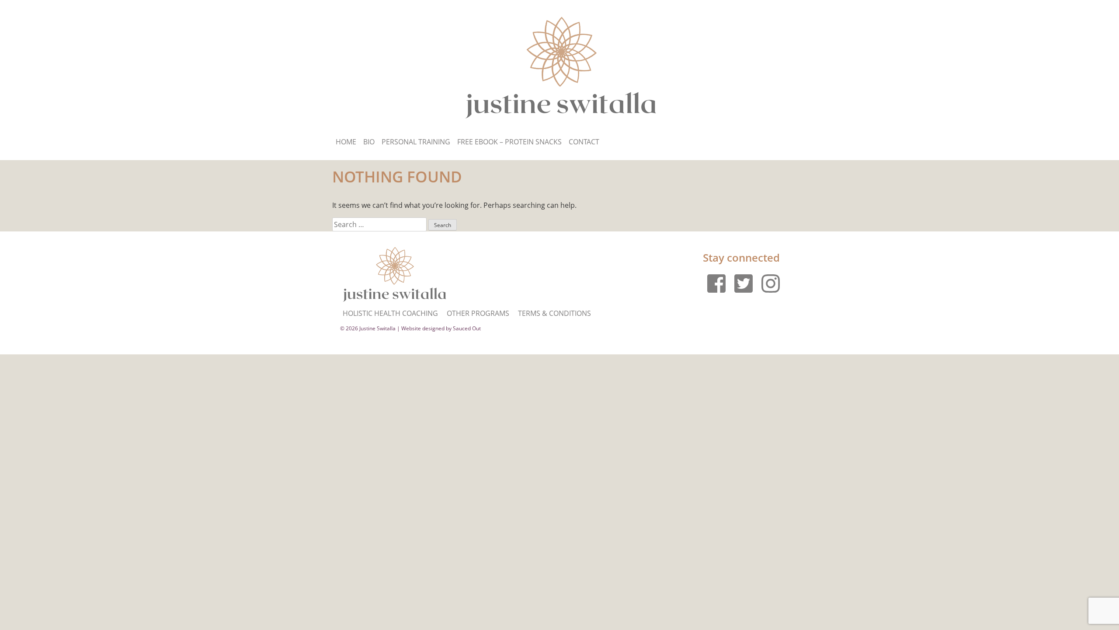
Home (346, 142)
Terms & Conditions (554, 313)
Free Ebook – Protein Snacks (509, 142)
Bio (369, 142)
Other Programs (478, 313)
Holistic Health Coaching (390, 313)
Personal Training (416, 142)
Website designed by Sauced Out (441, 328)
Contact (584, 142)
